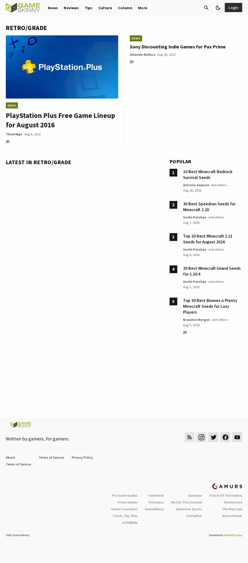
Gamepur (195, 495)
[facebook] (225, 437)
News (53, 7)
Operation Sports (189, 509)
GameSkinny (154, 509)
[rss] (189, 437)
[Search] (206, 8)
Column (125, 7)
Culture (105, 7)
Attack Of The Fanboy (225, 495)
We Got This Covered (186, 502)
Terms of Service (51, 457)
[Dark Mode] (218, 8)
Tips (89, 7)
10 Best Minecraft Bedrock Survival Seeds (207, 174)
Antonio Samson (196, 185)
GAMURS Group (233, 535)
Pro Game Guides (125, 495)
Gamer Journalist (124, 509)
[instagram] (201, 437)
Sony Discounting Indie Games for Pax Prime (178, 47)
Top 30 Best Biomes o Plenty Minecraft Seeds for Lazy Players (210, 306)
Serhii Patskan (194, 217)
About (10, 457)
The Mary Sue (232, 509)
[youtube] (237, 437)
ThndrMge (14, 134)
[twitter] (213, 437)
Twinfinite (156, 495)
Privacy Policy (82, 457)
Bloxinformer (232, 516)
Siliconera (156, 502)
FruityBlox (194, 516)
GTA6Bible (130, 522)
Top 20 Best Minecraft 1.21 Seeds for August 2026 (207, 239)
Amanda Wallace (142, 54)
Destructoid (233, 502)
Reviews (71, 7)
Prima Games (127, 502)
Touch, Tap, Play (125, 516)
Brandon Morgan (196, 319)
